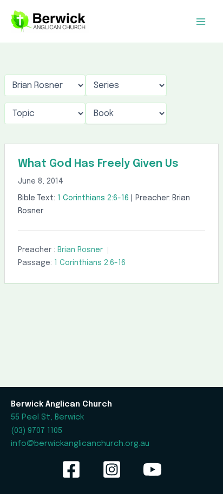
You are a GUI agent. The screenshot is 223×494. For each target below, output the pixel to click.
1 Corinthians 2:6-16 (93, 198)
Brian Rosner (80, 250)
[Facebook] (71, 469)
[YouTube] (152, 469)
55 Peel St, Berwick (47, 417)
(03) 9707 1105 (36, 431)
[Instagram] (111, 469)
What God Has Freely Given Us (98, 164)
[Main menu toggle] (200, 21)
